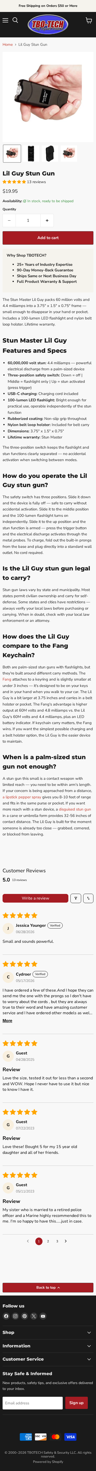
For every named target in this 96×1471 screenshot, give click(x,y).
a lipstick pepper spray (22, 797)
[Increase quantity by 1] (47, 220)
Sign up (76, 1403)
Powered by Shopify (48, 1462)
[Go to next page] (67, 1241)
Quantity (9, 209)
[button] (12, 153)
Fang (7, 679)
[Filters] (75, 898)
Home (8, 44)
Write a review (35, 898)
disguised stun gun (75, 809)
